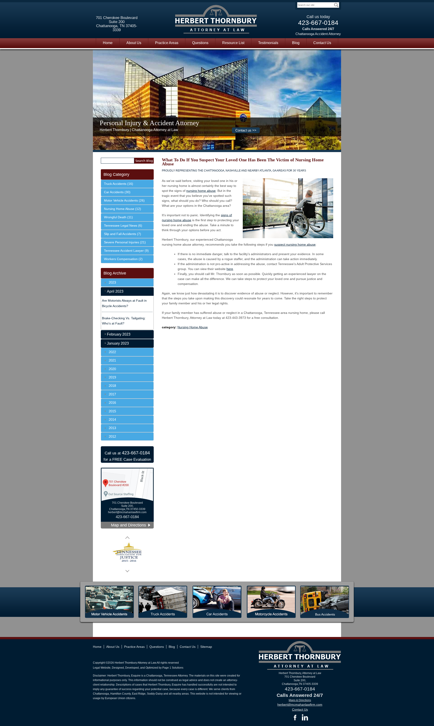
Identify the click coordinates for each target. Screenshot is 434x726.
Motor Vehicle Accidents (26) (124, 200)
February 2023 (118, 334)
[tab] (127, 291)
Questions (200, 43)
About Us (133, 43)
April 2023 (115, 291)
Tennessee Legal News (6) (123, 225)
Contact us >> (245, 130)
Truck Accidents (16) (118, 184)
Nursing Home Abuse (192, 327)
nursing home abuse (201, 191)
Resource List (233, 43)
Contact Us (322, 43)
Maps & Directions (300, 700)
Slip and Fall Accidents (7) (122, 234)
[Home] (216, 20)
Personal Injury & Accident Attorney (149, 123)
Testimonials (268, 43)
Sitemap (206, 646)
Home (108, 43)
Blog (296, 43)
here (229, 269)
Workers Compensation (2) (123, 259)
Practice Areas (166, 43)
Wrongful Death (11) (118, 217)
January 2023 (118, 343)
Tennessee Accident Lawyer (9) (126, 250)
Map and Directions (128, 525)
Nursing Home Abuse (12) (122, 209)
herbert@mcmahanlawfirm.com (127, 512)
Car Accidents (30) (117, 192)
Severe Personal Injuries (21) (125, 242)
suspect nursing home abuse (295, 244)
